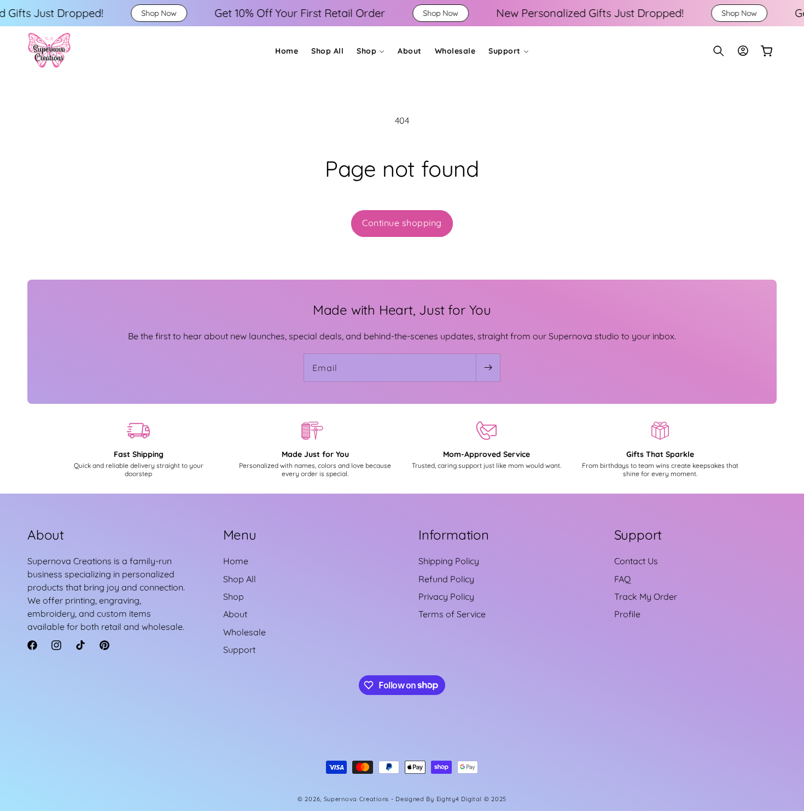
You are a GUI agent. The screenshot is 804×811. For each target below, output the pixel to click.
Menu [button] (240, 534)
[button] (370, 50)
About (235, 614)
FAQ (622, 579)
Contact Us (636, 560)
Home (235, 560)
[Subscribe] (488, 368)
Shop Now (108, 13)
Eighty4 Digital (460, 799)
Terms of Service (452, 614)
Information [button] (453, 534)
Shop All (239, 579)
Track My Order (645, 596)
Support (239, 649)
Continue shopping (402, 222)
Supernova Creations (356, 799)
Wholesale (244, 632)
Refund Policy (446, 579)
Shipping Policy (448, 560)
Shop (233, 596)
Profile (627, 614)
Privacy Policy (446, 596)
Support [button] (638, 534)
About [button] (45, 534)
